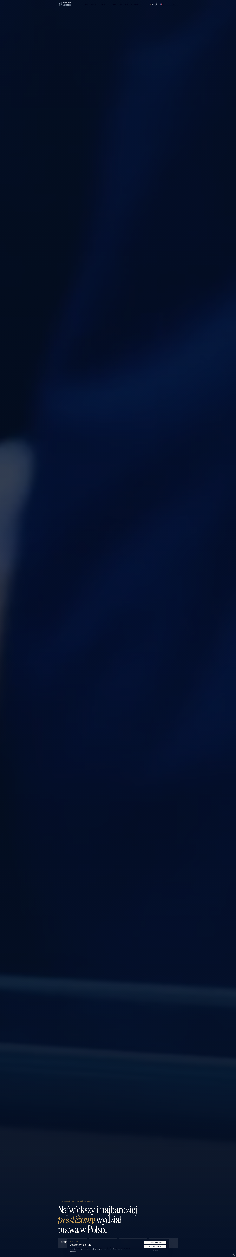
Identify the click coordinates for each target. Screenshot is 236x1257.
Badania (103, 4)
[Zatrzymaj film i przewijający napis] (233, 1254)
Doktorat (94, 4)
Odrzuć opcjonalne (155, 1246)
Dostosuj (155, 1250)
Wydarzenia (113, 4)
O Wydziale (135, 4)
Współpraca (124, 4)
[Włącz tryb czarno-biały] (156, 4)
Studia (86, 4)
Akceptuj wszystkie (155, 1242)
